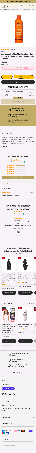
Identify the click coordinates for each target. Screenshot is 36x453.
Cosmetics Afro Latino (11, 445)
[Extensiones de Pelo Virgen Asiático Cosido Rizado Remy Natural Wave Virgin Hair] (9, 264)
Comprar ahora (18, 82)
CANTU (3, 52)
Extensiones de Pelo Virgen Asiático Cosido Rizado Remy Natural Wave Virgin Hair (8, 278)
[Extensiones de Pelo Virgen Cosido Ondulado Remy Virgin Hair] (25, 264)
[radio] (18, 94)
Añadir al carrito (24, 77)
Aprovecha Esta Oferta (18, 101)
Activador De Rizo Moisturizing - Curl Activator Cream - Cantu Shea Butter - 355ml (20, 9)
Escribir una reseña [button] (18, 178)
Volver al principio (18, 373)
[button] (29, 5)
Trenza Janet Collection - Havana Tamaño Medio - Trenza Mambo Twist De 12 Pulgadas (8, 328)
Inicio (1, 9)
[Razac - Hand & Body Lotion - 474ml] (25, 314)
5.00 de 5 (22, 160)
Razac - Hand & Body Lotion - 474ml (25, 325)
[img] (6, 192)
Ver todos (18, 253)
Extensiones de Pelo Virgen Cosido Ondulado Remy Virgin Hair (25, 277)
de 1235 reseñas (17, 214)
